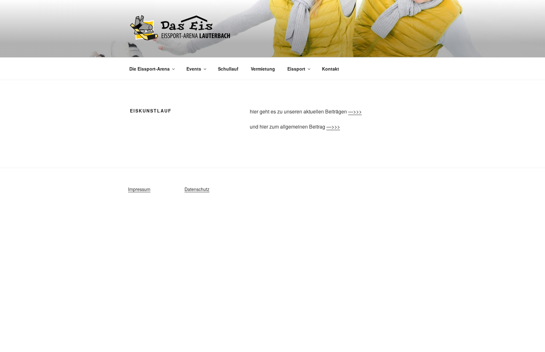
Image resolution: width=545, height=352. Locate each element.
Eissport (296, 69)
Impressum (139, 189)
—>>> (355, 111)
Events (193, 69)
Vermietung (263, 69)
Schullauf (228, 69)
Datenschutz (197, 189)
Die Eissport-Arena (149, 69)
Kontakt (330, 69)
